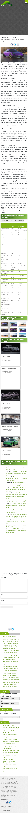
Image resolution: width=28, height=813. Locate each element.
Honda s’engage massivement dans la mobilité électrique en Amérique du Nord (16, 521)
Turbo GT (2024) (5, 220)
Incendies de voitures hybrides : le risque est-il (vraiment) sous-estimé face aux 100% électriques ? (11, 741)
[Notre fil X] (10, 802)
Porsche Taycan (6, 450)
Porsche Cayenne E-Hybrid (9, 368)
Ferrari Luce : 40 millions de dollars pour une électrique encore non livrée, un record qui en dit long (11, 684)
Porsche (2, 41)
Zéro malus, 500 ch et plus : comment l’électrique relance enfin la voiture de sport (16, 473)
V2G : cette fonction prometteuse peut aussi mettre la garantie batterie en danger (11, 663)
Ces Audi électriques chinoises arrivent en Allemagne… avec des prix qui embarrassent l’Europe (10, 668)
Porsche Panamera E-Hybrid (10, 426)
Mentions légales (6, 810)
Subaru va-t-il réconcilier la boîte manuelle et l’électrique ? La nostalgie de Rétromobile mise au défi (16, 478)
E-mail (2, 600)
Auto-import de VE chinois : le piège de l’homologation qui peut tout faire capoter (11, 752)
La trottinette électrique (8, 759)
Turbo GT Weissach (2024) (17, 220)
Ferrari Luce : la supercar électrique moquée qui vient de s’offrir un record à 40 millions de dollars (11, 673)
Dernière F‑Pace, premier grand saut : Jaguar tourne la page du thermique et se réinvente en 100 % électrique (15, 484)
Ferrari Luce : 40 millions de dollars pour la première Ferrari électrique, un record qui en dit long (11, 679)
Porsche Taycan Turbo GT (9, 725)
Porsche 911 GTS (6, 356)
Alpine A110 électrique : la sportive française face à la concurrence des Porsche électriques (16, 510)
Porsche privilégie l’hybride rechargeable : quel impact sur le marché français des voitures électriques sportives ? (16, 516)
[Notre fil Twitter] (12, 629)
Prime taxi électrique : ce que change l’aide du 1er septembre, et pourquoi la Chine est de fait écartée (11, 638)
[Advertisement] (14, 21)
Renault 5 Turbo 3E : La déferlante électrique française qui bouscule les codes (16, 505)
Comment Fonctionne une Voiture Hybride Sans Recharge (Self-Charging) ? (10, 770)
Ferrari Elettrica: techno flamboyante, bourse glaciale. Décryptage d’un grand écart (16, 489)
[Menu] (26, 1)
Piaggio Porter (6, 732)
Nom (2, 594)
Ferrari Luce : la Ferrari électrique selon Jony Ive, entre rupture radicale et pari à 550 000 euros (16, 468)
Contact (4, 807)
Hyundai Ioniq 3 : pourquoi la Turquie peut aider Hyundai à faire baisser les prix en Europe (10, 647)
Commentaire (4, 577)
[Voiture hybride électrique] (6, 3)
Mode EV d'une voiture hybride (10, 730)
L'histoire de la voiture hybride (9, 745)
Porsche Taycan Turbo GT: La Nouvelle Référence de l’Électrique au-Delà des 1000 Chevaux (16, 530)
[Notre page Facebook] (9, 629)
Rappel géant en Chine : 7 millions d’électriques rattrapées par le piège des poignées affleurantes (11, 657)
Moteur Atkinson (6, 737)
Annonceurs (5, 809)
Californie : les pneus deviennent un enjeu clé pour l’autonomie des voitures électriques (11, 652)
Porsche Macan (6, 403)
